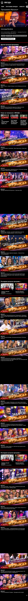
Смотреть (5, 60)
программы (9, 35)
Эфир (2, 6)
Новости (21, 6)
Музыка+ (14, 9)
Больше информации (8, 38)
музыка (3, 35)
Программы (6, 9)
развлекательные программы (20, 35)
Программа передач (12, 6)
